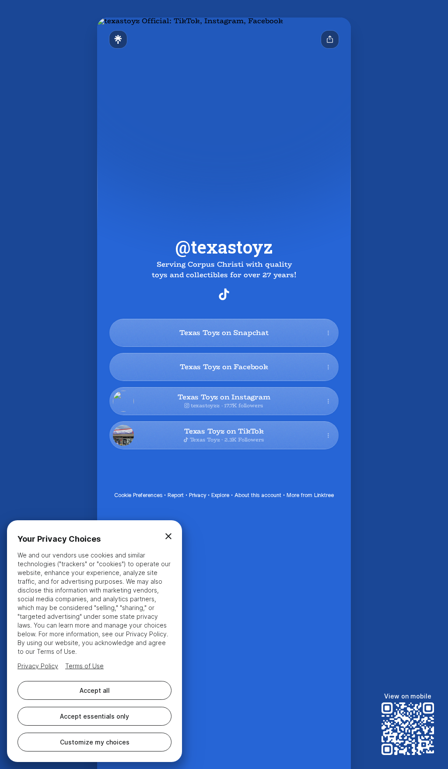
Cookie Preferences (138, 495)
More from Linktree (310, 495)
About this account (257, 495)
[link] (224, 294)
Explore (220, 495)
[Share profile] (330, 39)
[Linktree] (118, 39)
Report (176, 495)
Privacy (197, 495)
